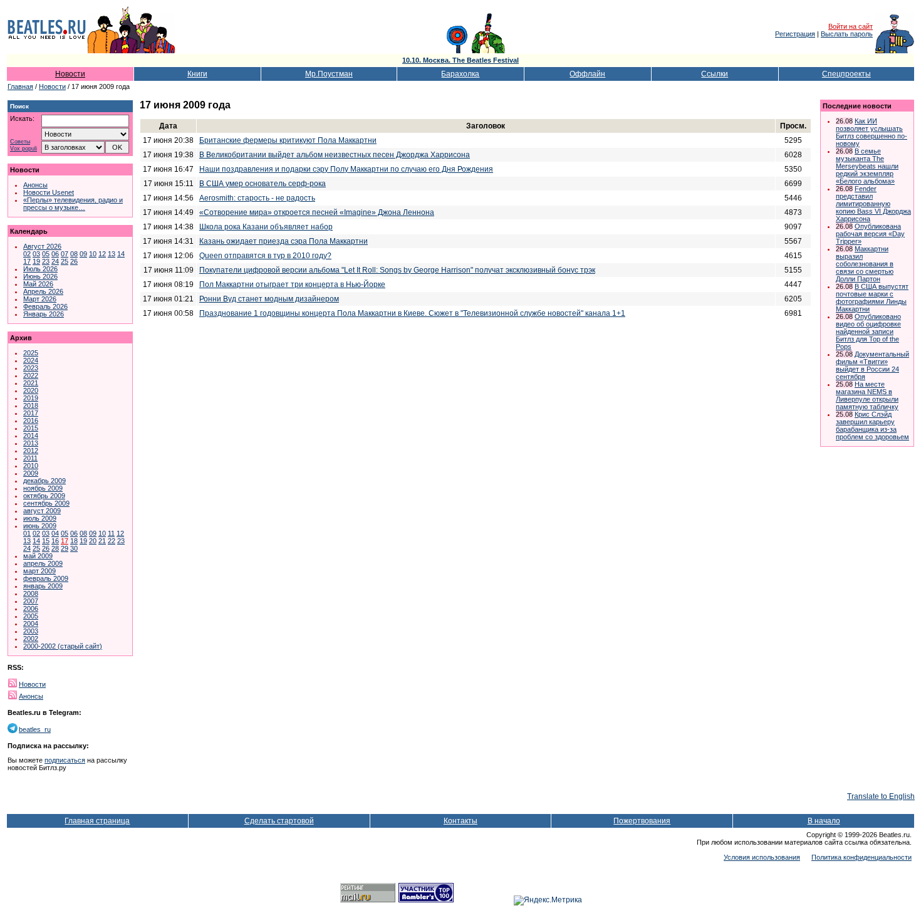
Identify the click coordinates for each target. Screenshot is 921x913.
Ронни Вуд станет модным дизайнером (269, 299)
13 (111, 254)
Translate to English (881, 796)
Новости (70, 74)
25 (64, 261)
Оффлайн (587, 74)
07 (64, 254)
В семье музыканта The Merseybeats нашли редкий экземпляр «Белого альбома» (867, 166)
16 (55, 541)
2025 (30, 353)
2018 (30, 405)
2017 (30, 413)
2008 (30, 593)
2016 (30, 420)
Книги (197, 74)
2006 (30, 608)
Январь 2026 (43, 314)
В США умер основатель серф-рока (262, 183)
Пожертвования (641, 820)
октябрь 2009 (44, 495)
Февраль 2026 (45, 306)
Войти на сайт (850, 26)
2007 (30, 601)
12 (102, 254)
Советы (20, 142)
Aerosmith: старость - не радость (257, 198)
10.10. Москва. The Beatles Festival (460, 60)
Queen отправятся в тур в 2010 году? (265, 255)
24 (55, 261)
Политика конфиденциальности (861, 857)
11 (111, 533)
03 (36, 254)
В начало (824, 820)
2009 (30, 473)
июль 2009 (39, 518)
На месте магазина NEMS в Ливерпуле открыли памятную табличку (867, 395)
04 (55, 533)
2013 (30, 443)
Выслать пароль (847, 34)
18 (74, 541)
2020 (30, 390)
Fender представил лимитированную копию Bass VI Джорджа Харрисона (873, 203)
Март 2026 (39, 299)
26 (74, 261)
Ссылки (714, 74)
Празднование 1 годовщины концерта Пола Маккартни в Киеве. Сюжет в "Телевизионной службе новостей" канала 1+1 (412, 313)
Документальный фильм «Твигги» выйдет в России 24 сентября (872, 365)
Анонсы (35, 185)
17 (27, 261)
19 (36, 261)
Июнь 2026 (40, 276)
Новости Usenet (48, 192)
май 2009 (38, 556)
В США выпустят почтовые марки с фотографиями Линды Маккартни (872, 298)
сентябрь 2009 (46, 503)
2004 (30, 623)
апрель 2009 (43, 563)
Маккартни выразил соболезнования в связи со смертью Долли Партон (864, 264)
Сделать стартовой (279, 820)
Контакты (460, 820)
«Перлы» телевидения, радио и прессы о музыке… (73, 203)
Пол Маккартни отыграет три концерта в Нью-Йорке (292, 284)
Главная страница (97, 820)
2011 (30, 458)
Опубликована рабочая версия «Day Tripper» (870, 233)
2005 (30, 616)
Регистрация (795, 34)
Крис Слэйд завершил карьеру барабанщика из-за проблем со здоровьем (872, 425)
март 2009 (39, 571)
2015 (30, 428)
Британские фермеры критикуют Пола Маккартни (288, 140)
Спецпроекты (846, 74)
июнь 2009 (39, 526)
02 (27, 254)
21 (102, 541)
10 (92, 254)
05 (45, 254)
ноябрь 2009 (43, 488)
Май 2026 (38, 284)
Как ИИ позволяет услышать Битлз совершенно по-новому (871, 132)
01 (27, 533)
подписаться (64, 760)
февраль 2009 (45, 578)
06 (55, 254)
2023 (30, 368)
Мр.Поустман (329, 74)
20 (92, 541)
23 (45, 261)
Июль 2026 (40, 269)
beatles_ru (35, 729)
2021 (30, 383)
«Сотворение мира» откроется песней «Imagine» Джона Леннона (316, 212)
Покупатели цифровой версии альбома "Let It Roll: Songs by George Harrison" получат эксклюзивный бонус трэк (397, 270)
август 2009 (42, 510)
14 (121, 254)
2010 (30, 465)
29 (64, 548)
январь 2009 (43, 586)
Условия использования (762, 857)
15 (45, 541)
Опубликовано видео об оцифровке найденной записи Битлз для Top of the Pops (868, 331)
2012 (30, 450)
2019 (30, 398)
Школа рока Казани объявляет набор (266, 226)
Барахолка (460, 74)
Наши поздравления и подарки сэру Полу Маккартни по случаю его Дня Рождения (346, 169)
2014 (30, 435)
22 (111, 541)
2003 (30, 631)
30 (74, 548)
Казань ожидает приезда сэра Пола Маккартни (283, 241)
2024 (30, 360)
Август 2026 (42, 246)
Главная (20, 86)
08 (74, 254)
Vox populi (23, 149)
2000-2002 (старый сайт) (62, 646)
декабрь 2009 (44, 480)
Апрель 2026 (43, 291)
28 (55, 548)
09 (83, 254)
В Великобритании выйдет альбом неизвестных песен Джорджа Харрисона (334, 154)
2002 (30, 638)
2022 (30, 375)
